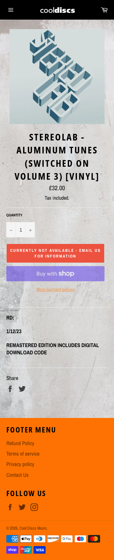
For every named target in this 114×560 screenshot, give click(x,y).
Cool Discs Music (33, 528)
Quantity (14, 215)
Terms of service (23, 453)
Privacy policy (20, 464)
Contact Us (17, 474)
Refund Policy (20, 443)
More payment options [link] (55, 289)
